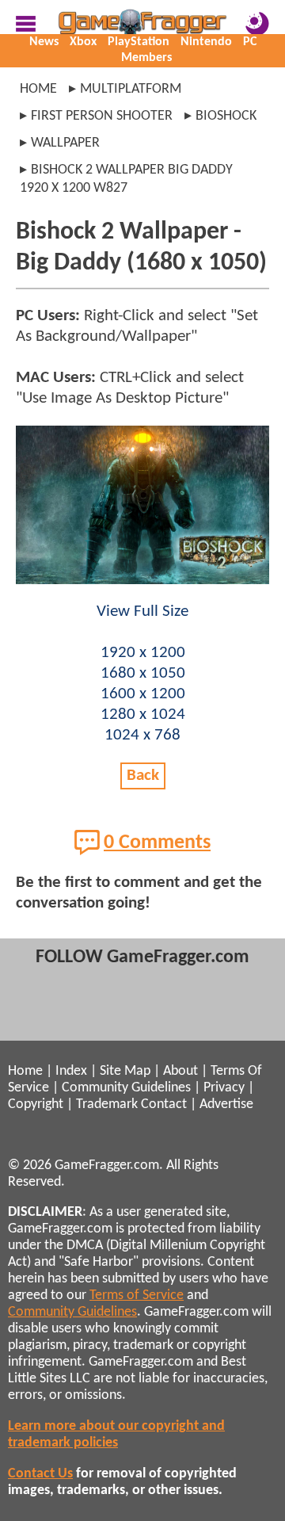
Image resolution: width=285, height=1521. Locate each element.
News (44, 42)
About (180, 1071)
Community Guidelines (126, 1088)
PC (249, 42)
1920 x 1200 (143, 652)
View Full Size (142, 611)
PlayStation (138, 42)
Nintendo (206, 42)
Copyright (35, 1104)
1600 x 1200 (143, 694)
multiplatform (130, 89)
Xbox (83, 42)
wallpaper (65, 143)
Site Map (125, 1071)
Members (146, 58)
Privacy (224, 1088)
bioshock (226, 116)
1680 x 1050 (143, 673)
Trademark (107, 1104)
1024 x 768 (142, 735)
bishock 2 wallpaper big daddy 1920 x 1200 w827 (126, 179)
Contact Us (40, 1474)
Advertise (226, 1104)
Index (71, 1071)
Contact (164, 1104)
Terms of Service (136, 1295)
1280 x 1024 (143, 714)
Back (143, 775)
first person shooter (102, 116)
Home (38, 89)
